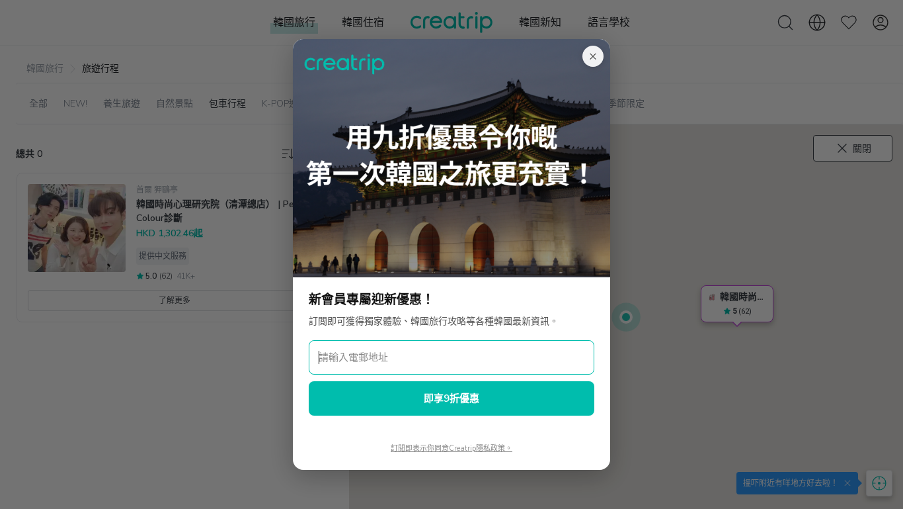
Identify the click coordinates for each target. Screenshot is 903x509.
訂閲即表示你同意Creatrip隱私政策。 (451, 448)
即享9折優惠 (451, 398)
